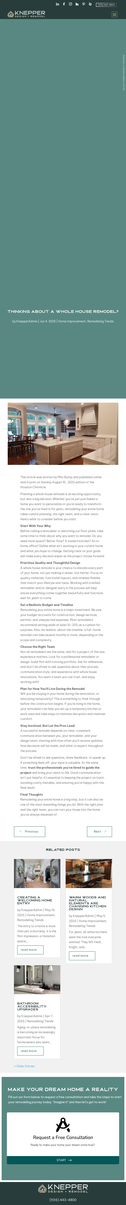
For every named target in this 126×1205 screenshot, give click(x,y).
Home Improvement (72, 321)
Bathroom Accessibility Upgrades (32, 1006)
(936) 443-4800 (106, 5)
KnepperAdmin (26, 321)
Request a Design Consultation (124, 73)
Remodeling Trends (100, 321)
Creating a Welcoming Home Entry (34, 900)
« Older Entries (24, 1066)
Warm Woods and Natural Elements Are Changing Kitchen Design (87, 903)
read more (29, 950)
